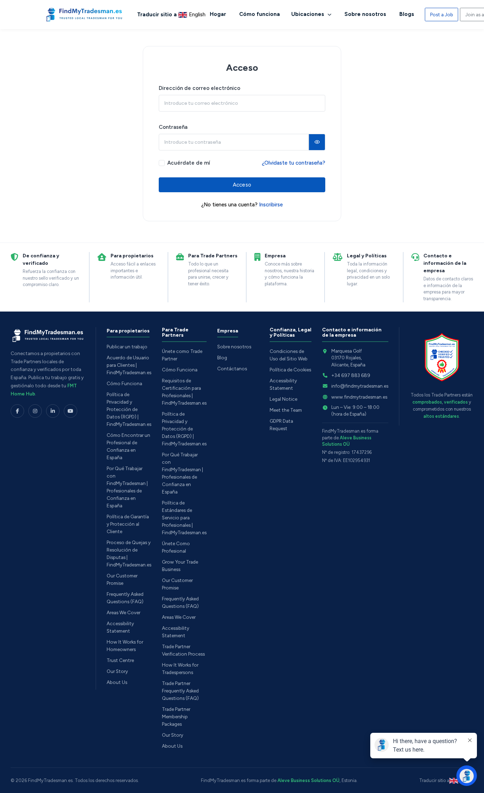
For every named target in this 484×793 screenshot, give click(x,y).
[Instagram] (35, 411)
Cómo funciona (259, 14)
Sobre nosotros (365, 14)
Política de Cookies (290, 369)
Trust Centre (120, 660)
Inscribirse (271, 204)
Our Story (117, 671)
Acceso (242, 185)
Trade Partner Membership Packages (176, 716)
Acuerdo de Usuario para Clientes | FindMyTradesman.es (129, 365)
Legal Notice (283, 399)
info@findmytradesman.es (359, 386)
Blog (222, 357)
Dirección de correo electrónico (199, 88)
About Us (117, 682)
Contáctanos (232, 368)
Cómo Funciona (124, 383)
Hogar (218, 14)
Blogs (406, 14)
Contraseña (173, 127)
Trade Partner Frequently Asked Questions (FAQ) (180, 690)
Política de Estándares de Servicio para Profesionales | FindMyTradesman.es (184, 517)
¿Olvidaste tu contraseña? (293, 163)
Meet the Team (286, 410)
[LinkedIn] (53, 411)
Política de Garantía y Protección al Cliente (128, 524)
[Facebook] (17, 411)
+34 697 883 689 (350, 375)
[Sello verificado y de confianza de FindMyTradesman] (441, 357)
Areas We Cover (123, 612)
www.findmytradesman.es (359, 397)
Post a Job (441, 14)
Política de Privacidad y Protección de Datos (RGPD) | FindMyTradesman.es (129, 409)
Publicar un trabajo (127, 346)
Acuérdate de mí (188, 163)
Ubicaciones (308, 14)
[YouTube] (70, 411)
